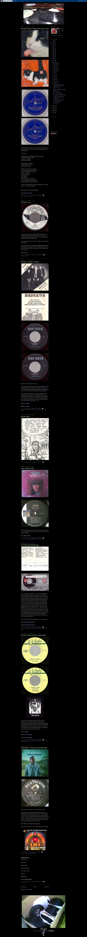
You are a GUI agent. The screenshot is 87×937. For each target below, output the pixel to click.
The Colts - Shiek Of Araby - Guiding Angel (33, 635)
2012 (53, 62)
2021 (53, 46)
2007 (53, 112)
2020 (53, 48)
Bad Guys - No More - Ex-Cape (30, 262)
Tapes (22, 629)
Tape (46, 628)
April (54, 77)
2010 (53, 107)
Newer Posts (23, 886)
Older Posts (46, 886)
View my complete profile (57, 35)
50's (28, 740)
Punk (45, 409)
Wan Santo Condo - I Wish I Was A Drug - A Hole (35, 28)
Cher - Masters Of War (27, 468)
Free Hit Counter (38, 930)
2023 (53, 42)
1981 (26, 409)
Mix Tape (43, 628)
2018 (53, 51)
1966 (26, 853)
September (55, 69)
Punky (22, 410)
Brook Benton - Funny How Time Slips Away (34, 747)
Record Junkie (25, 416)
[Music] (46, 930)
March (54, 79)
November (55, 65)
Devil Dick (61, 28)
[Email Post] (43, 195)
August (55, 70)
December (55, 63)
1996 (26, 882)
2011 (53, 105)
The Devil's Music (43, 5)
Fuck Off (38, 628)
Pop (37, 409)
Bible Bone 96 (25, 857)
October (55, 67)
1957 (26, 740)
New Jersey (33, 409)
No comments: (39, 195)
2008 (53, 110)
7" (28, 196)
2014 (53, 58)
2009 (53, 109)
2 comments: (39, 739)
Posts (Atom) (29, 889)
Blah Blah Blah (28, 628)
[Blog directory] (51, 930)
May (54, 76)
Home (35, 886)
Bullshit (34, 628)
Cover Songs (30, 853)
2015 (53, 56)
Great (45, 740)
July (54, 72)
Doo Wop (37, 740)
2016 (53, 55)
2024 (53, 41)
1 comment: (38, 408)
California (31, 740)
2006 (26, 196)
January (55, 83)
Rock (31, 196)
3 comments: (39, 537)
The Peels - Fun (25, 202)
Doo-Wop (41, 740)
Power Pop (40, 409)
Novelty (26, 741)
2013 (53, 60)
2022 (53, 44)
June (54, 74)
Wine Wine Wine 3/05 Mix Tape (30, 545)
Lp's (34, 853)
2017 (53, 53)
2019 (53, 49)
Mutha (28, 409)
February (55, 81)
